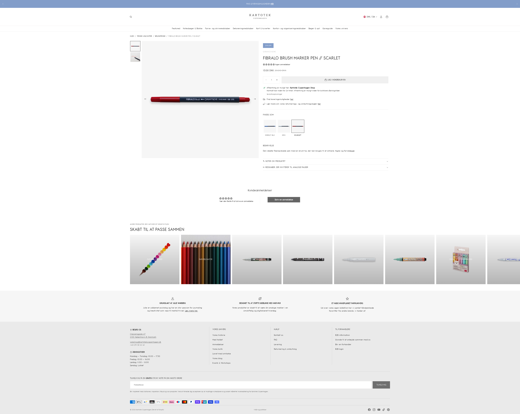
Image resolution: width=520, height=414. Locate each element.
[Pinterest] (388, 409)
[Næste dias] (517, 4)
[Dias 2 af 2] (135, 57)
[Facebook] (369, 409)
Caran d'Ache (269, 52)
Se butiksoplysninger (274, 94)
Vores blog (217, 358)
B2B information (342, 335)
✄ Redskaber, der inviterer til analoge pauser (285, 167)
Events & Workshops (221, 363)
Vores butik (217, 349)
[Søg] (131, 17)
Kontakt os (278, 335)
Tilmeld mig (381, 385)
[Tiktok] (383, 409)
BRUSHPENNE (160, 36)
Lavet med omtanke (221, 354)
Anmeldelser (218, 344)
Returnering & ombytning (285, 349)
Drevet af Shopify (158, 409)
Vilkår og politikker (260, 409)
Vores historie (218, 335)
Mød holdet (217, 340)
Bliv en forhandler (343, 344)
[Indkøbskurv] (387, 17)
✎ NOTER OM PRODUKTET (274, 161)
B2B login (339, 349)
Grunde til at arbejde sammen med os (352, 340)
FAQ (275, 340)
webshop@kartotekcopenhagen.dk (145, 342)
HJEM (132, 36)
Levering (278, 344)
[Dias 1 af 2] (135, 46)
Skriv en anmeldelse (284, 199)
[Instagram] (374, 409)
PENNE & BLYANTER (144, 36)
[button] (269, 64)
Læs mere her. (191, 311)
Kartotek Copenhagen (143, 409)
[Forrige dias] (3, 4)
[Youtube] (379, 409)
